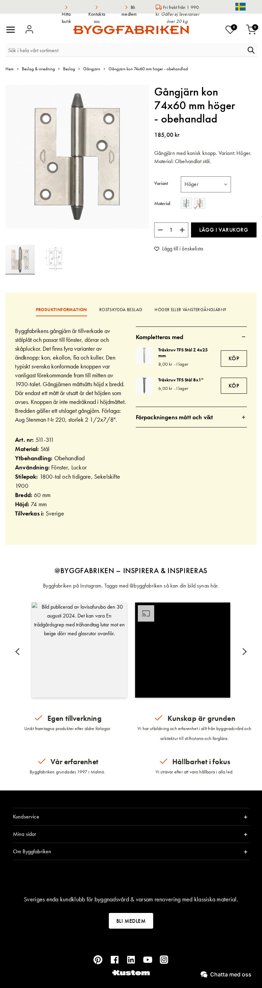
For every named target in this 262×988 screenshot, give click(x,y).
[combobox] (125, 50)
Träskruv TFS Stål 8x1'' (180, 379)
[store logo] (131, 30)
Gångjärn (91, 69)
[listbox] (206, 184)
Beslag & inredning (38, 69)
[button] (55, 259)
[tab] (191, 336)
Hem (9, 69)
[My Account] (29, 29)
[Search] (251, 50)
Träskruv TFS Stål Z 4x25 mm (183, 352)
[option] (186, 203)
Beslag (69, 69)
